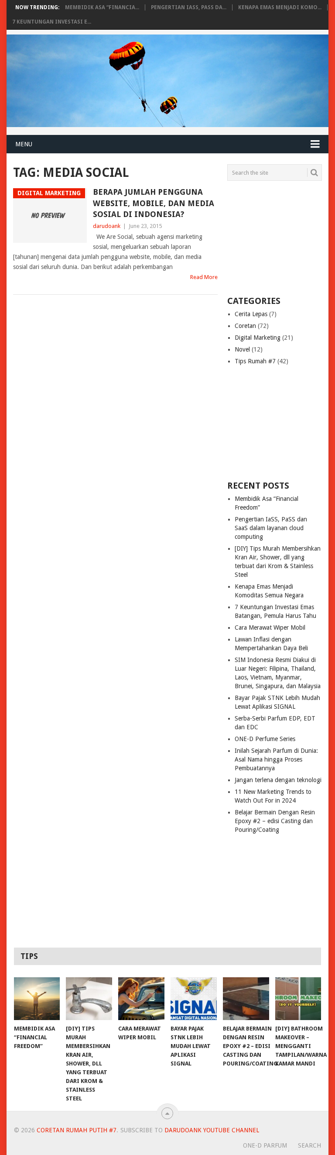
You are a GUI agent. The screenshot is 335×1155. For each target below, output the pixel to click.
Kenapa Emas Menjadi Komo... (279, 7)
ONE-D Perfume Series (265, 738)
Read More (204, 277)
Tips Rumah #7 (255, 361)
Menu (23, 144)
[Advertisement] (281, 237)
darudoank (106, 226)
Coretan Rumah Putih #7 (76, 1130)
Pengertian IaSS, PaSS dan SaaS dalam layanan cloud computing (271, 528)
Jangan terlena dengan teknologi (278, 779)
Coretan (245, 325)
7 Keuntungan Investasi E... (51, 22)
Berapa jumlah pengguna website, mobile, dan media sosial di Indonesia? (153, 202)
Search (309, 1145)
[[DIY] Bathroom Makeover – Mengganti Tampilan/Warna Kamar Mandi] (298, 998)
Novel (242, 349)
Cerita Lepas (251, 313)
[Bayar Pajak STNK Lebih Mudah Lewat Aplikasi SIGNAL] (194, 998)
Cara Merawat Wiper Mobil (270, 627)
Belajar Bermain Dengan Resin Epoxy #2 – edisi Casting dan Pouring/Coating (275, 821)
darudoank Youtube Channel (211, 1130)
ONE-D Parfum (265, 1145)
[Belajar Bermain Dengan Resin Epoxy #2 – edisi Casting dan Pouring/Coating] (246, 998)
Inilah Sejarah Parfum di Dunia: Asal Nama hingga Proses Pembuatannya (276, 759)
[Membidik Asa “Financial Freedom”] (37, 998)
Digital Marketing (257, 337)
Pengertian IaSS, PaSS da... (188, 7)
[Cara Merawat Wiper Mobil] (141, 998)
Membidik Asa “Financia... (102, 7)
